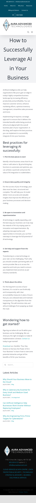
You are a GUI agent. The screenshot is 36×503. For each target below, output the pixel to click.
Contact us (26, 339)
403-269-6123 (10, 1)
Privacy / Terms (23, 492)
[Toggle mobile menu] (32, 32)
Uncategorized (15, 397)
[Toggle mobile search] (28, 32)
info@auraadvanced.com (23, 1)
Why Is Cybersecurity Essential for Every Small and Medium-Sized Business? (16, 392)
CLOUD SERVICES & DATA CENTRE (15, 469)
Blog (12, 384)
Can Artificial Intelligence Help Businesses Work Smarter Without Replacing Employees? (17, 405)
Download (6, 346)
